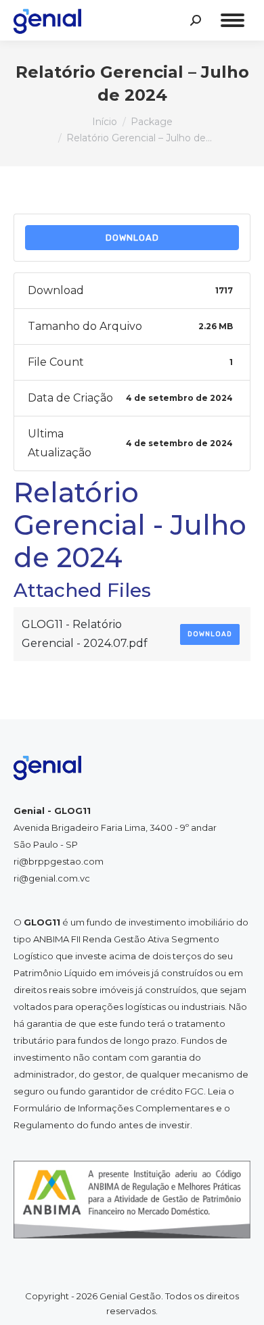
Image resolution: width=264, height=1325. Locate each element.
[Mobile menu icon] (232, 20)
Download (132, 238)
